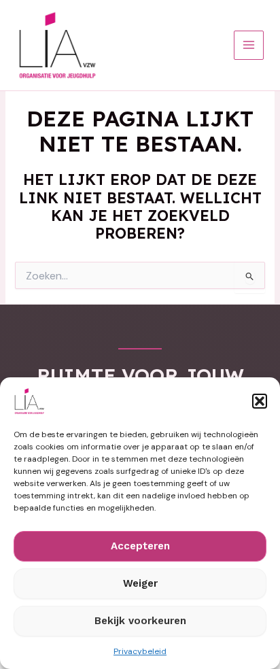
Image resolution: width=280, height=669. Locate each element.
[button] (259, 401)
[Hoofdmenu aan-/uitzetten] (249, 46)
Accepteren (140, 546)
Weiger (140, 583)
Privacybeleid (140, 651)
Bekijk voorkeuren (140, 621)
